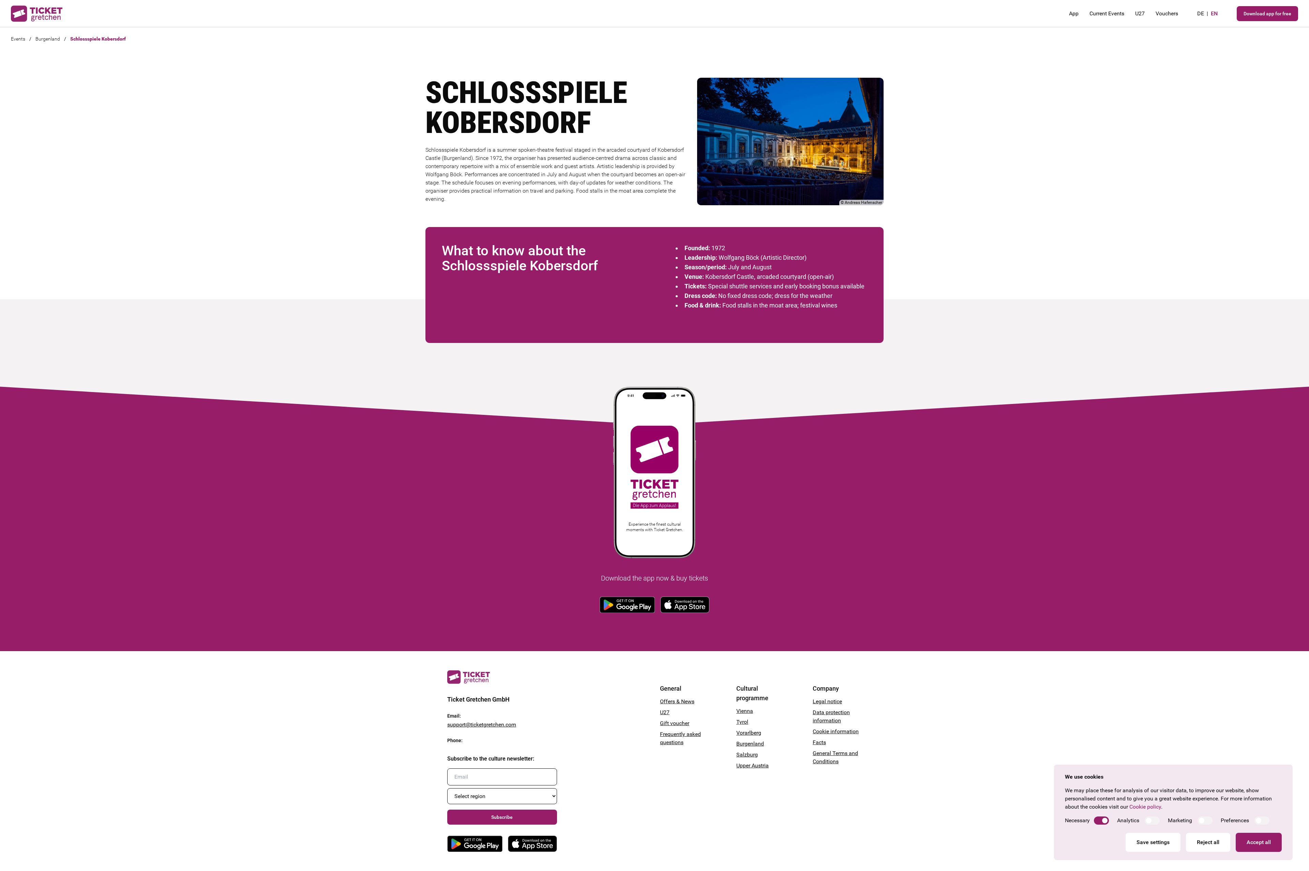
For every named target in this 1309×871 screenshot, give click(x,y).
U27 (1140, 13)
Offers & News (677, 701)
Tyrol (742, 722)
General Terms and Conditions (835, 757)
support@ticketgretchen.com (481, 724)
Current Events (1106, 13)
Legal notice (827, 701)
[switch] (1101, 820)
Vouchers (1167, 13)
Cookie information (836, 731)
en (1214, 13)
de (1200, 13)
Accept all (1259, 842)
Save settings (1153, 842)
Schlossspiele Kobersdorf (98, 39)
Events (18, 39)
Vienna (744, 711)
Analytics (1128, 820)
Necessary (1077, 820)
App (1074, 13)
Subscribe (502, 817)
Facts (819, 742)
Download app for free (1267, 13)
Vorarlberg (748, 733)
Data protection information (831, 716)
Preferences (1235, 820)
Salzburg (747, 754)
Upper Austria (752, 765)
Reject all (1208, 842)
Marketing (1180, 820)
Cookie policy (1145, 807)
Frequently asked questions (680, 738)
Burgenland (47, 39)
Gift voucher (674, 723)
